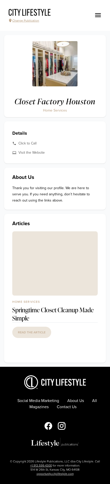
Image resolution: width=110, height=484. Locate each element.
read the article (32, 332)
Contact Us (66, 406)
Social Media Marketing (38, 400)
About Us (75, 400)
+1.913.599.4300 (41, 465)
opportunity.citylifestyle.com (55, 474)
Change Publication (25, 20)
